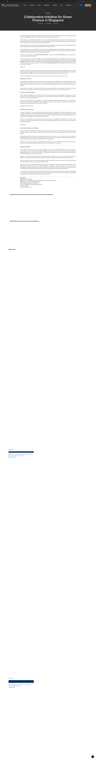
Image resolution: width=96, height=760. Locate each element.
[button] (81, 5)
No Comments (48, 23)
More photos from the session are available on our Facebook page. (53, 76)
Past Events (48, 13)
